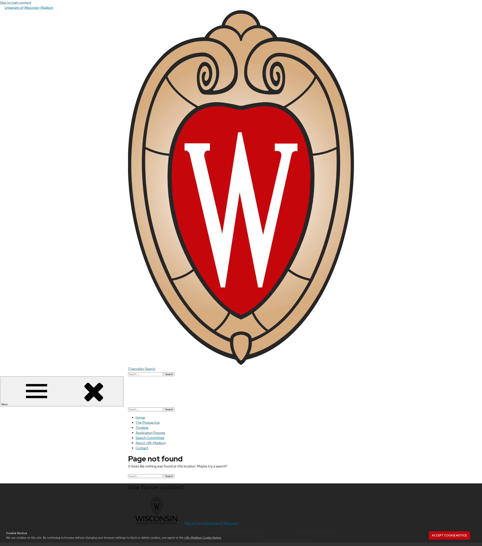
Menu (5, 404)
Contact (142, 448)
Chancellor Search (141, 369)
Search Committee (150, 438)
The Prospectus (148, 422)
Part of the (212, 523)
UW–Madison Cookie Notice (202, 538)
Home (140, 417)
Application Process (150, 433)
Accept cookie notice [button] (449, 535)
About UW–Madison (151, 443)
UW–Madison (29, 7)
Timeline (142, 427)
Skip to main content (15, 2)
